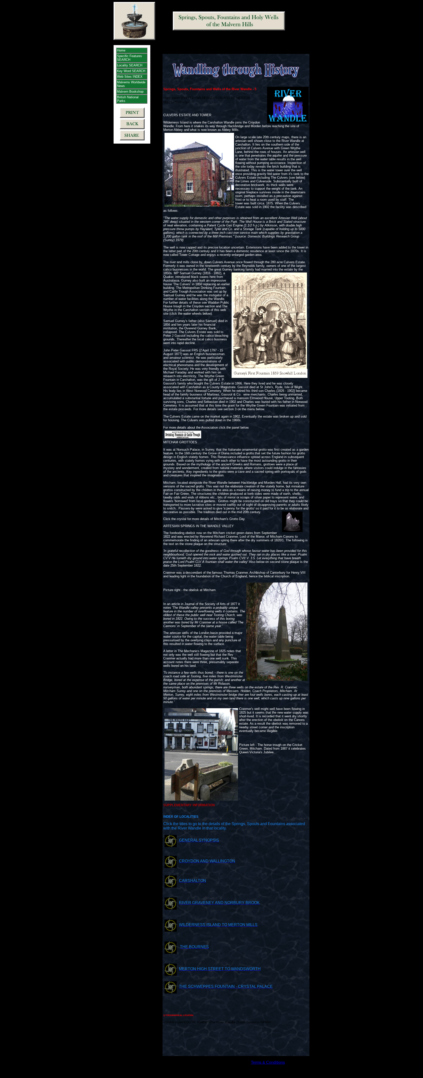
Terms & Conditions (268, 1062)
